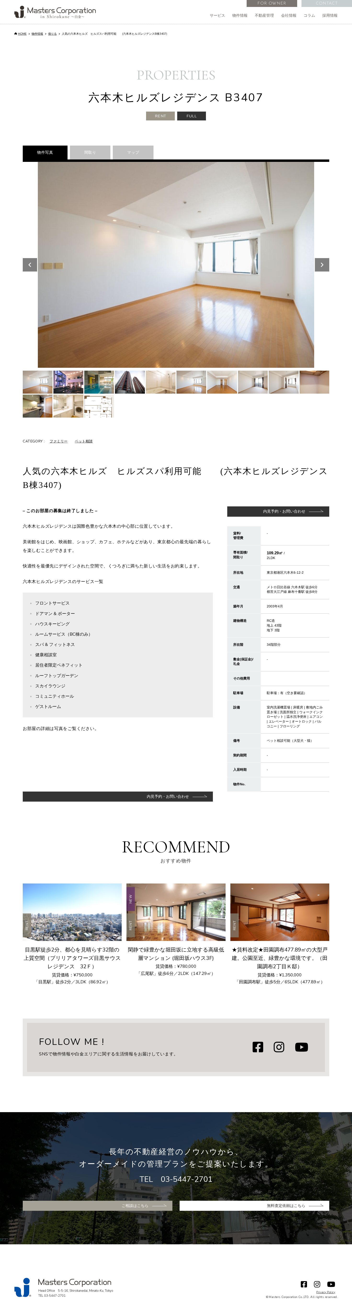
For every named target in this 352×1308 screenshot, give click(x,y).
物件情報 (240, 15)
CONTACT (327, 3)
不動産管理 (264, 15)
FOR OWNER (271, 3)
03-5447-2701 (186, 1179)
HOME (22, 34)
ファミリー (59, 441)
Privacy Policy (325, 1292)
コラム (309, 15)
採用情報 (330, 15)
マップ (133, 152)
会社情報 (288, 15)
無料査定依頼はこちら (286, 1205)
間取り (90, 152)
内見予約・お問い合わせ (284, 511)
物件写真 (45, 152)
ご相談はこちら (135, 1205)
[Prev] (30, 265)
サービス (217, 15)
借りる (52, 34)
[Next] (322, 265)
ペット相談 (84, 441)
